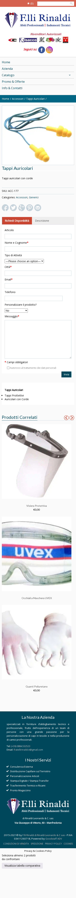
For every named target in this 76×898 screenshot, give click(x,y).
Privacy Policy (53, 843)
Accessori (17, 98)
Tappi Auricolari (35, 98)
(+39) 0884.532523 (20, 746)
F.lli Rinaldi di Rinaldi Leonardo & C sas (44, 835)
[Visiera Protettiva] (36, 461)
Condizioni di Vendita (16, 843)
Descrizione (42, 220)
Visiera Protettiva (36, 505)
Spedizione (37, 843)
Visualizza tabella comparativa (22, 865)
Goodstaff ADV (53, 838)
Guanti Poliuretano (37, 686)
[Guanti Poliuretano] (36, 642)
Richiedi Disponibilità (17, 220)
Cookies (68, 843)
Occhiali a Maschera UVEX (37, 598)
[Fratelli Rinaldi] (38, 20)
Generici (34, 197)
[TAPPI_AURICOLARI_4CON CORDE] (38, 135)
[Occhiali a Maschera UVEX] (36, 553)
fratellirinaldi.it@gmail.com (28, 749)
